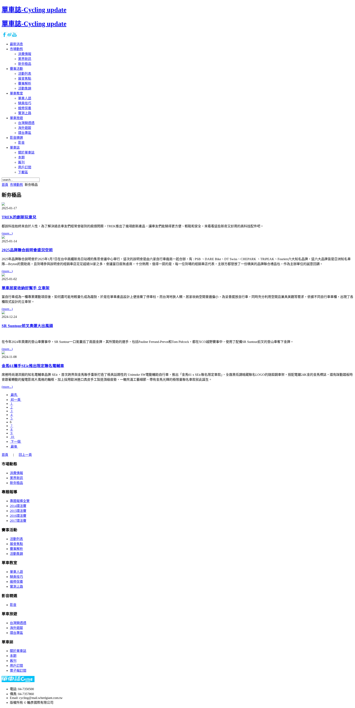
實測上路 (16, 586)
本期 (13, 655)
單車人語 (16, 572)
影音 (13, 605)
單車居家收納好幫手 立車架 (26, 288)
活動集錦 (16, 553)
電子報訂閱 (18, 670)
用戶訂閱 (16, 665)
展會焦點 (16, 544)
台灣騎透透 (18, 623)
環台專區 (16, 632)
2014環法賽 (18, 506)
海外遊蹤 (16, 628)
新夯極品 (16, 483)
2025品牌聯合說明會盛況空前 (27, 250)
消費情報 (16, 473)
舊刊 (13, 660)
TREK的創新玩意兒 (19, 217)
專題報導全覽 (20, 501)
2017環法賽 (18, 520)
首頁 (5, 184)
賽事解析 (16, 549)
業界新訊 (16, 478)
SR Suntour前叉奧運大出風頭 (27, 326)
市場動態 (16, 184)
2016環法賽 (18, 515)
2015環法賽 (18, 511)
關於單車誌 (18, 651)
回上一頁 (25, 454)
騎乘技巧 (16, 576)
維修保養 (16, 581)
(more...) (7, 233)
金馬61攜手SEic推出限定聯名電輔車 (33, 366)
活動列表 (16, 539)
